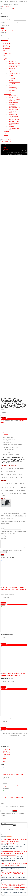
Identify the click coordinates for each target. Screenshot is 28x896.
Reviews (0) (6, 434)
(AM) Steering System (14, 123)
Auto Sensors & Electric (14, 65)
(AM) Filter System (13, 116)
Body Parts (11, 70)
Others (10, 85)
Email (2, 528)
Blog (5, 133)
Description (6, 433)
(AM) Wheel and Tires (14, 128)
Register (3, 30)
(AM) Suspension (13, 124)
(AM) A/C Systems (13, 97)
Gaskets (5, 50)
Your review (4, 538)
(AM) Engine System (13, 112)
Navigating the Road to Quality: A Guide (13, 774)
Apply (15, 825)
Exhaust (5, 45)
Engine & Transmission (14, 73)
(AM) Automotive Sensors (15, 99)
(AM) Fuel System (13, 118)
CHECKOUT (9, 836)
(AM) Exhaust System (14, 114)
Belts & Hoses (12, 68)
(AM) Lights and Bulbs (14, 121)
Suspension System (8, 46)
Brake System (6, 48)
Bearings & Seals (7, 53)
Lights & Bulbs (12, 83)
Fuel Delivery (12, 78)
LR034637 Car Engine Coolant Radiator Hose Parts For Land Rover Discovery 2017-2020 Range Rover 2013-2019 (14, 879)
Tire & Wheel (12, 90)
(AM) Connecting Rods (14, 107)
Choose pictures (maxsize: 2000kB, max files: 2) (12, 550)
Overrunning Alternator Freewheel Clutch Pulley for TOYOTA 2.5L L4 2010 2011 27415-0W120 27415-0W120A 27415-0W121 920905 (13, 858)
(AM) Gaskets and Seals (14, 119)
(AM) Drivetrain (12, 111)
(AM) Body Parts (13, 100)
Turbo (10, 92)
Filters (4, 55)
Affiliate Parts (7, 94)
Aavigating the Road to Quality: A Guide (13, 797)
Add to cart (3, 417)
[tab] (15, 433)
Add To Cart (3, 602)
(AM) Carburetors (13, 104)
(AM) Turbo (11, 126)
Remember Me (5, 25)
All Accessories (6, 43)
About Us (6, 131)
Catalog (2, 137)
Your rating (3, 536)
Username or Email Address (7, 19)
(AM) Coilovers (12, 106)
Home (4, 52)
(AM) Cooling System (14, 109)
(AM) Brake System (13, 102)
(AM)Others (11, 130)
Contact (6, 135)
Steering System (13, 87)
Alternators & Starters (14, 63)
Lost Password (9, 30)
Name (2, 526)
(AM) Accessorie (12, 95)
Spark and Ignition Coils (14, 82)
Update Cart (3, 836)
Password (3, 22)
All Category (7, 59)
